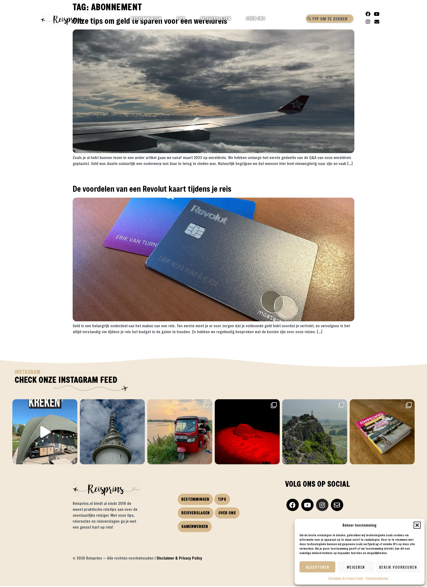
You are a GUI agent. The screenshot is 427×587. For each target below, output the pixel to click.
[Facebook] (367, 14)
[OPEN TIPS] (189, 18)
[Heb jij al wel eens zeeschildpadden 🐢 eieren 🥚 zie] (247, 431)
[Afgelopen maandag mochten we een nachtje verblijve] (44, 431)
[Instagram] (367, 21)
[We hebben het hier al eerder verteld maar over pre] (179, 431)
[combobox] (329, 19)
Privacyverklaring (377, 578)
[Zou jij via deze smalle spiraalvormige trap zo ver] (112, 431)
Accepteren (317, 567)
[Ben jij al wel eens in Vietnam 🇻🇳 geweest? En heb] (314, 431)
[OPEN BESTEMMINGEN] (166, 18)
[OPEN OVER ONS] (269, 18)
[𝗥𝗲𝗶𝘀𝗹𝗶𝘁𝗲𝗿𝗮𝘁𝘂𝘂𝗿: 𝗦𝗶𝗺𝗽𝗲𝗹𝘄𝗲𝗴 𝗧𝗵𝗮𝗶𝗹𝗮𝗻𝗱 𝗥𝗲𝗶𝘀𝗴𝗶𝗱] (382, 431)
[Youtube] (376, 14)
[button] (417, 525)
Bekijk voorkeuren (398, 567)
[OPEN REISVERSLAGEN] (235, 18)
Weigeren (356, 567)
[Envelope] (376, 21)
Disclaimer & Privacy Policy (345, 578)
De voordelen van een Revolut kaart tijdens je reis (152, 188)
